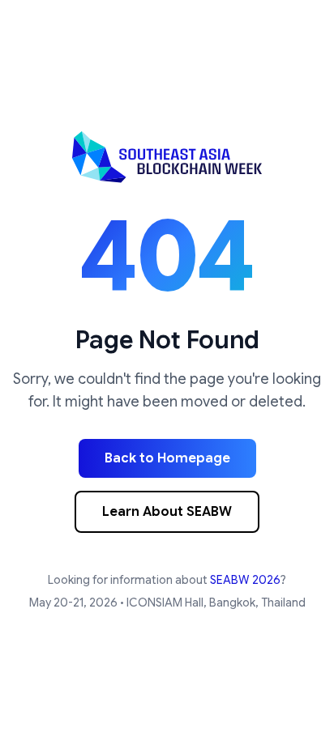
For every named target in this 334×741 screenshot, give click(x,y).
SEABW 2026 (245, 580)
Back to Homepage (167, 458)
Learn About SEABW (167, 512)
